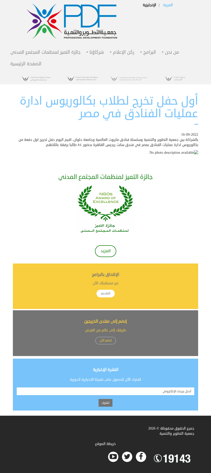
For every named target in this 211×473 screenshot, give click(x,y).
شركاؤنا (96, 53)
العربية (168, 5)
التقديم (105, 293)
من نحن (171, 53)
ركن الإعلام (123, 53)
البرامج (149, 53)
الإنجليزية (149, 5)
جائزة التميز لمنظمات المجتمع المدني (45, 53)
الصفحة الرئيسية (25, 64)
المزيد (106, 251)
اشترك (105, 403)
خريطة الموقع (105, 443)
